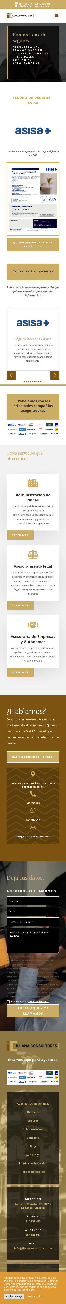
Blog (33, 1146)
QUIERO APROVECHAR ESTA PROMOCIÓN (33, 244)
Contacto (33, 1138)
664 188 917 (25, 3)
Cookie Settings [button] (14, 1296)
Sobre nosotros (33, 1129)
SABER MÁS (20, 535)
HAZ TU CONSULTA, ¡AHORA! (33, 757)
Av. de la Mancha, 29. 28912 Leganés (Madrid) (33, 1206)
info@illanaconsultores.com (33, 1248)
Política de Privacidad (38, 1001)
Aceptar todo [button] (34, 1296)
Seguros (33, 1121)
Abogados (33, 1112)
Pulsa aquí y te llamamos (33, 1010)
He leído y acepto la (30, 1001)
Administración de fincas (33, 1103)
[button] (11, 375)
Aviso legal (33, 1155)
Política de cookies (33, 1172)
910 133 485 (33, 1221)
